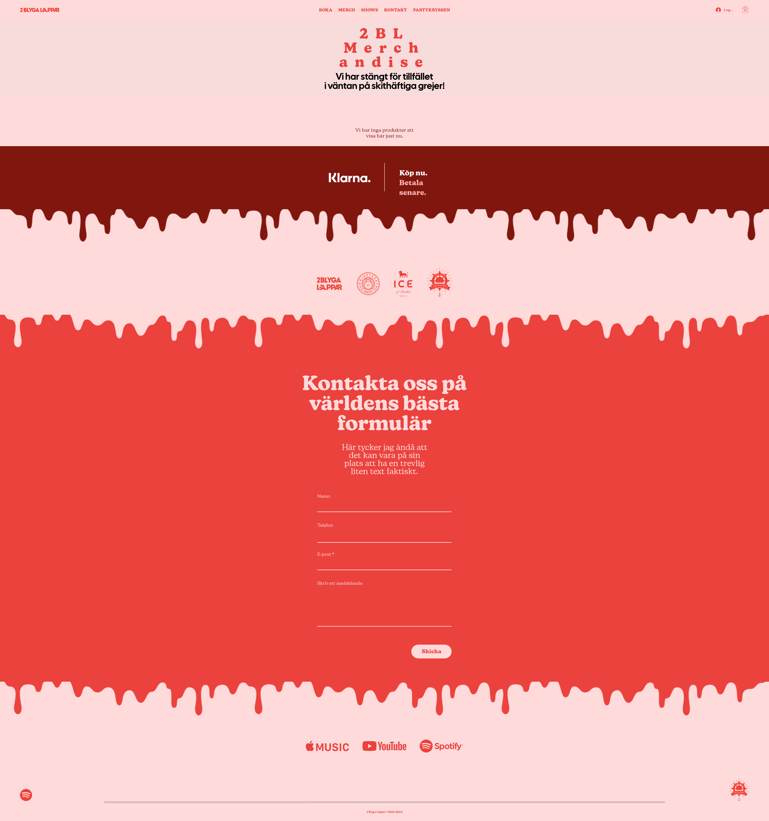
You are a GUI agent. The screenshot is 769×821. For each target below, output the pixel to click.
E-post (324, 554)
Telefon (325, 525)
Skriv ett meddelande (339, 583)
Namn (323, 496)
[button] (745, 9)
